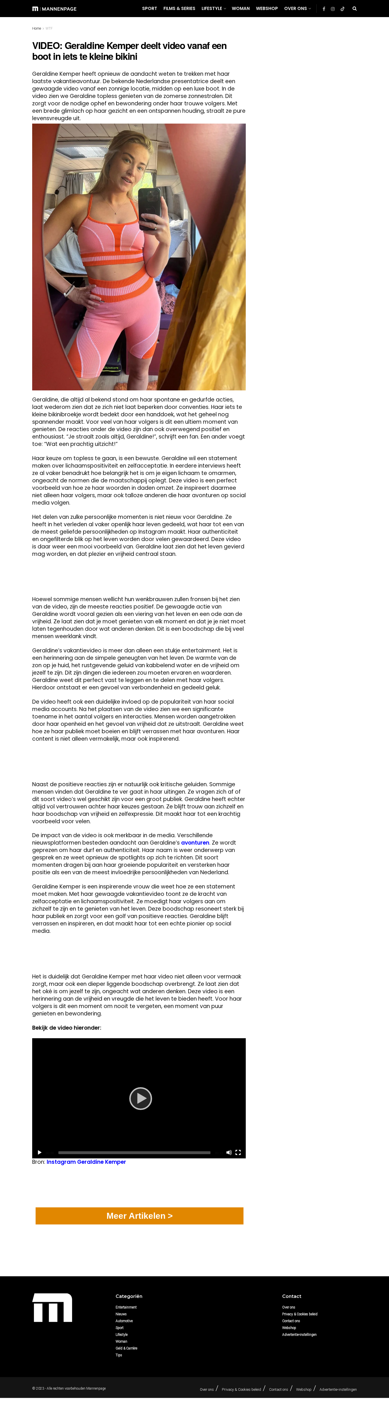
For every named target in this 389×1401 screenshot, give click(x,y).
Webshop (267, 8)
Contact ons (291, 1321)
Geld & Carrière (126, 1348)
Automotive (124, 1321)
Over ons (295, 8)
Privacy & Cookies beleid (300, 1314)
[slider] (134, 1152)
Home (36, 28)
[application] (139, 1098)
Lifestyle (212, 8)
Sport (149, 8)
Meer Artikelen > (140, 1215)
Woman (241, 8)
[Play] (139, 1098)
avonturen (195, 843)
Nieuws (121, 1314)
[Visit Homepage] (54, 8)
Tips (119, 1355)
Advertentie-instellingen (299, 1335)
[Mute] (229, 1152)
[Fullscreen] (238, 1152)
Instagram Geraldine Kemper (86, 1162)
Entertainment (126, 1307)
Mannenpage (96, 1388)
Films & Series (179, 8)
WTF (49, 28)
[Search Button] (355, 8)
